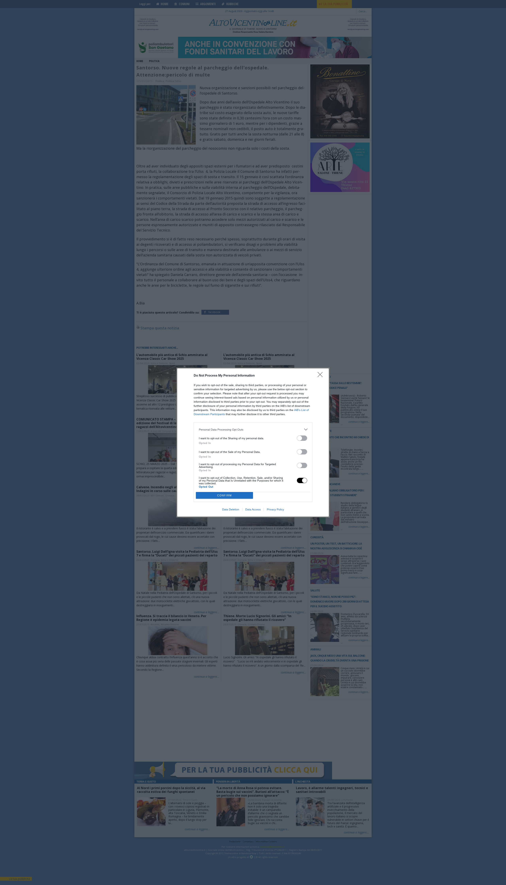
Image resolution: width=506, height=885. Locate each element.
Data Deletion (230, 509)
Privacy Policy (275, 509)
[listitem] (253, 429)
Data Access (253, 509)
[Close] (321, 376)
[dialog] (253, 442)
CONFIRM (224, 495)
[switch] (302, 438)
